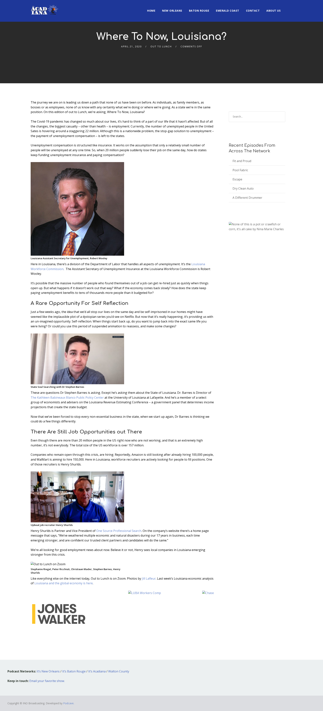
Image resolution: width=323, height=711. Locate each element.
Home (151, 10)
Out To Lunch (161, 46)
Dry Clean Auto (243, 188)
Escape (237, 179)
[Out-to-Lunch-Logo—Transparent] (59, 613)
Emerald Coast (227, 10)
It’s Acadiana (97, 671)
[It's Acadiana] (45, 7)
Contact (253, 10)
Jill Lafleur (149, 578)
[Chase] (208, 593)
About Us (273, 10)
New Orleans (172, 10)
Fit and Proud (242, 161)
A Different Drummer (247, 198)
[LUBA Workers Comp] (144, 593)
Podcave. (68, 703)
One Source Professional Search (118, 531)
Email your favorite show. (47, 681)
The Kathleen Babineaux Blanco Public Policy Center (67, 397)
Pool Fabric (240, 170)
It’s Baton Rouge (74, 671)
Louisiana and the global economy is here (63, 583)
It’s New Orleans (48, 671)
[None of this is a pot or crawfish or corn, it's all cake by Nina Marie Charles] (257, 227)
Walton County (118, 671)
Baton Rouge (199, 10)
